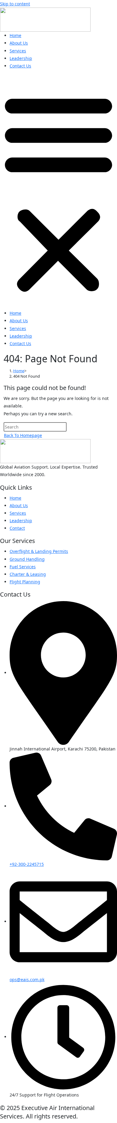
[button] (58, 191)
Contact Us (20, 66)
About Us (19, 43)
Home (15, 35)
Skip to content (15, 4)
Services (18, 51)
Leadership (21, 58)
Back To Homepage (23, 435)
